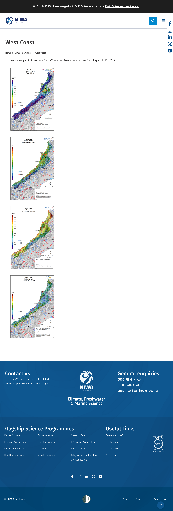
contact (38, 383)
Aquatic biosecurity (48, 455)
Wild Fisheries (78, 448)
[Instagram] (170, 31)
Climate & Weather (23, 53)
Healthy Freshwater (15, 455)
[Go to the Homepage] (16, 20)
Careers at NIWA (114, 435)
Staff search (112, 448)
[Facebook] (170, 24)
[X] (170, 44)
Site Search (112, 442)
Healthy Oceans (46, 442)
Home (8, 53)
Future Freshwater (14, 448)
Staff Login (111, 455)
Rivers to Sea (77, 435)
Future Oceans (45, 435)
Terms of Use (160, 499)
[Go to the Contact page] (8, 392)
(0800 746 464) (128, 385)
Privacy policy (142, 499)
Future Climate (12, 435)
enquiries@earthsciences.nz (137, 391)
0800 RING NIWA (129, 379)
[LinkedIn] (170, 37)
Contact (126, 499)
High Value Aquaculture (83, 442)
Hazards (41, 448)
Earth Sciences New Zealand (122, 6)
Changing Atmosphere (16, 442)
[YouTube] (170, 51)
